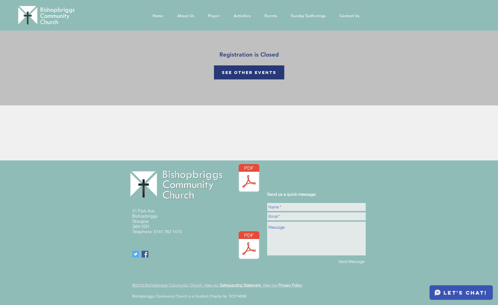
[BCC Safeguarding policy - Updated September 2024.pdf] (249, 246)
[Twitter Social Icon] (135, 254)
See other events (249, 72)
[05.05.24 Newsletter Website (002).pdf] (249, 178)
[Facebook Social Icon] (145, 254)
